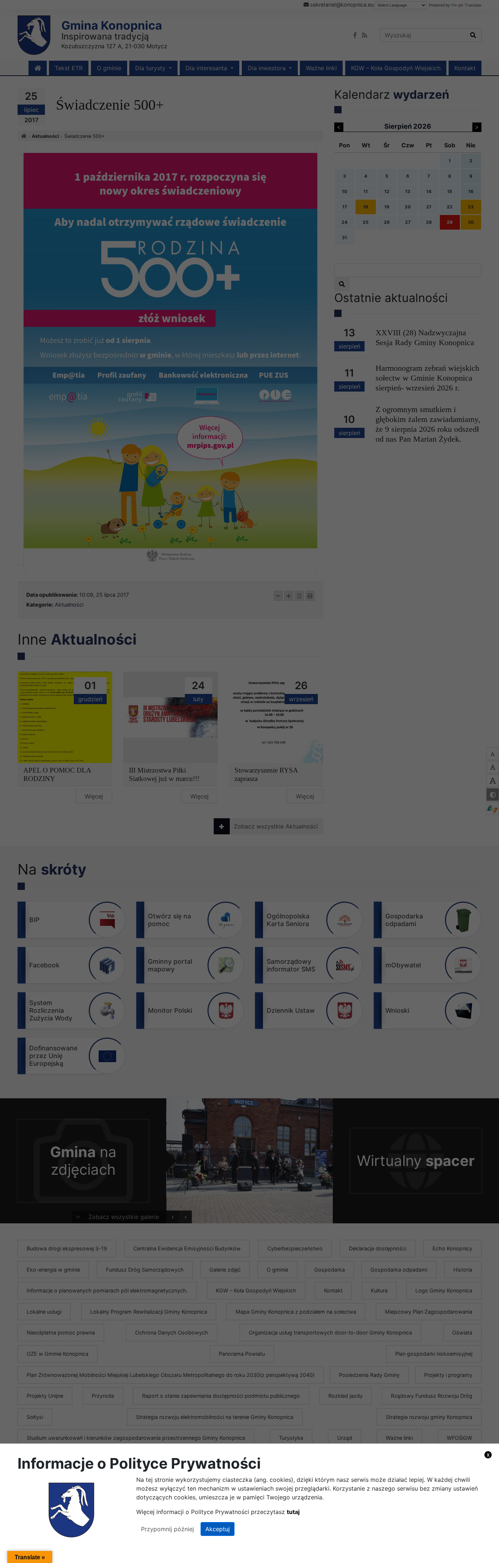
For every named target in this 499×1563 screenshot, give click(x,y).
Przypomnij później (167, 1529)
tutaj (293, 1511)
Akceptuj (217, 1529)
